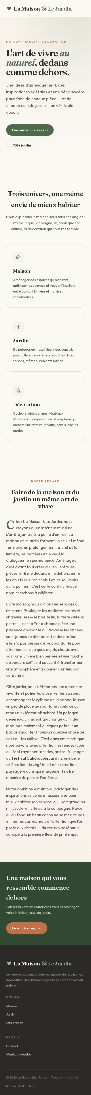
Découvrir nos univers (30, 130)
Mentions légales (18, 1054)
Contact (12, 1046)
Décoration (14, 1023)
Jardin (10, 1014)
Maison (11, 1006)
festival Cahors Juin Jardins (36, 758)
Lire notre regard (26, 928)
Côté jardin (21, 145)
